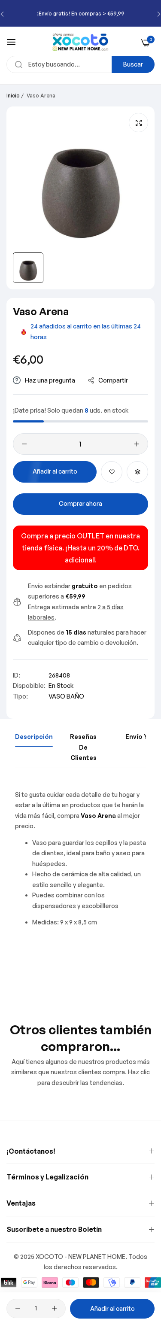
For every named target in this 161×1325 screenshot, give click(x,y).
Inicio (13, 95)
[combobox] (80, 64)
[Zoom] (138, 122)
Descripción (34, 736)
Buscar (133, 64)
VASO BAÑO (66, 696)
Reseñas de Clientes (83, 747)
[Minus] (24, 444)
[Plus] (136, 444)
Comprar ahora (80, 503)
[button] (111, 472)
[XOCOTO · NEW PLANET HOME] (80, 42)
